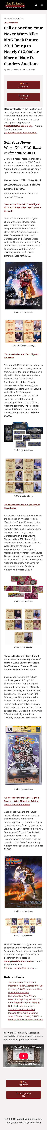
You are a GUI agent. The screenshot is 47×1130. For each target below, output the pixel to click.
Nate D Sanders (13, 70)
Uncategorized (17, 18)
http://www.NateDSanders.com (20, 132)
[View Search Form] (36, 5)
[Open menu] (41, 5)
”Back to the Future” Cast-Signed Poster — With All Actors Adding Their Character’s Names (21, 801)
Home (6, 18)
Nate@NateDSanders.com (18, 126)
